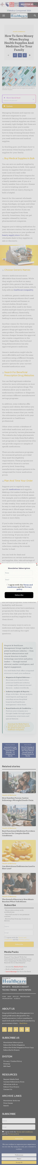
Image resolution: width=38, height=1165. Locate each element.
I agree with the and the (20, 587)
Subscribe (19, 595)
